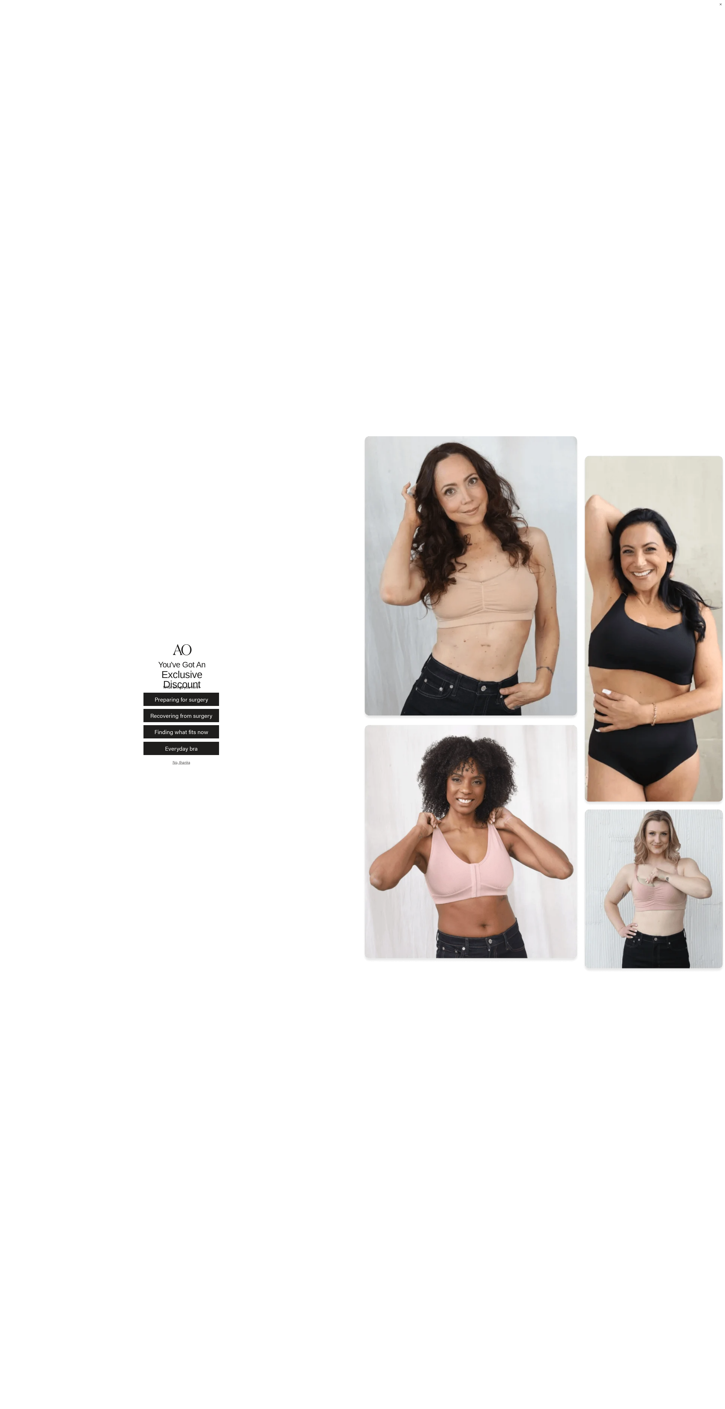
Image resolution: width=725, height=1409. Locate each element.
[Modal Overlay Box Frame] (362, 704)
